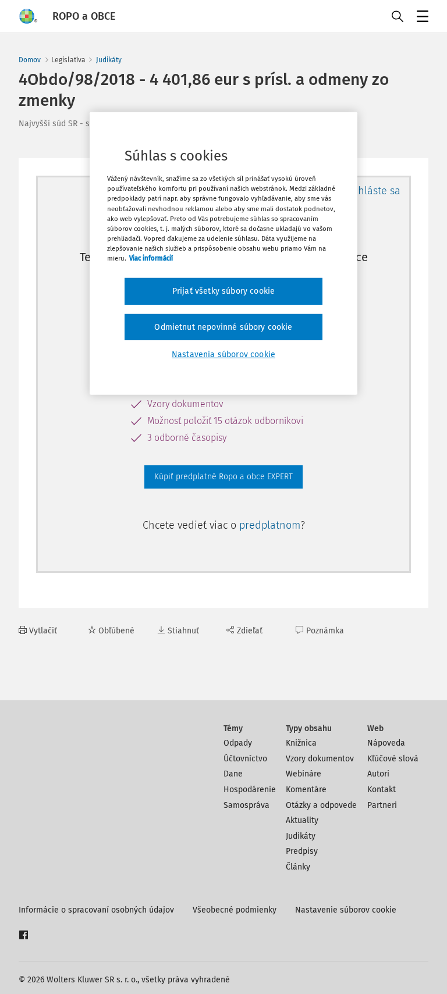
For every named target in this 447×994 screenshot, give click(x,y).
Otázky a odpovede (321, 805)
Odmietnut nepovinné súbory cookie (223, 327)
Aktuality (302, 820)
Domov (30, 60)
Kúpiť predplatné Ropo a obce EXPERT (223, 477)
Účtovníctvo (245, 759)
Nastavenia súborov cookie (223, 354)
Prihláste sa (372, 190)
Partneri (382, 805)
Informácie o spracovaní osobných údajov (96, 910)
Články (298, 867)
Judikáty (109, 60)
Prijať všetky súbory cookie (223, 291)
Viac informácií (151, 258)
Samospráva (246, 805)
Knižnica (301, 743)
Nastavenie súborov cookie (345, 910)
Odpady (238, 743)
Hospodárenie (250, 790)
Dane (233, 774)
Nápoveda (386, 743)
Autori (378, 774)
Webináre (303, 774)
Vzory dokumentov (320, 759)
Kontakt (381, 790)
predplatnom (269, 525)
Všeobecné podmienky (234, 910)
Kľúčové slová (392, 759)
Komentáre (306, 790)
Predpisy (302, 851)
